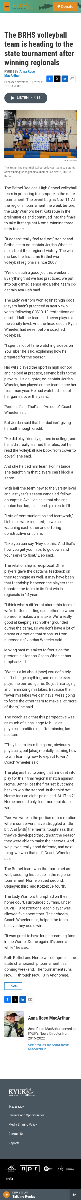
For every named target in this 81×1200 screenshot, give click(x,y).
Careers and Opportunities (26, 1115)
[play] (6, 1194)
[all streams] (75, 1194)
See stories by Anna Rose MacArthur (48, 1047)
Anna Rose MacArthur (19, 73)
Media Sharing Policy (23, 1124)
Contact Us (16, 1134)
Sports (13, 986)
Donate (67, 6)
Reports (14, 1143)
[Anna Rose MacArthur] (14, 1024)
